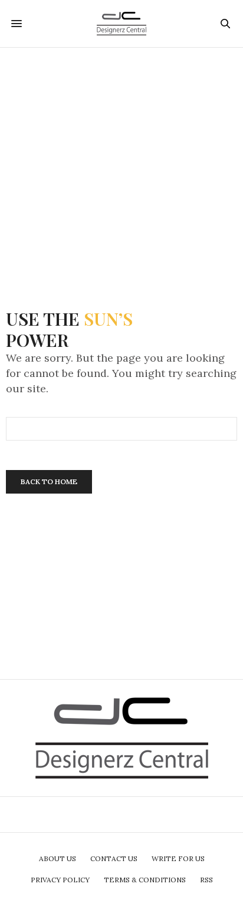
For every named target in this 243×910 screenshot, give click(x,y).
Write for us (178, 858)
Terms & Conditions (145, 879)
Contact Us (113, 858)
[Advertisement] (121, 169)
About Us (57, 858)
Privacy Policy (60, 879)
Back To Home (49, 481)
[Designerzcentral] (122, 23)
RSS (206, 879)
